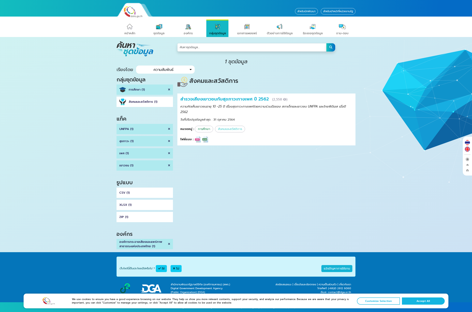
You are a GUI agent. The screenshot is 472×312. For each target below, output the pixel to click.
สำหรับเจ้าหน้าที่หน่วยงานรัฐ (338, 11)
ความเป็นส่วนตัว (328, 284)
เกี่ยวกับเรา (345, 284)
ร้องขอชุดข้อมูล (313, 33)
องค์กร (188, 33)
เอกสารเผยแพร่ (247, 33)
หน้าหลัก (129, 33)
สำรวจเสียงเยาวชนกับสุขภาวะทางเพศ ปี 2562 (225, 99)
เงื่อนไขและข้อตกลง (305, 284)
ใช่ (162, 268)
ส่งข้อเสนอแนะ (283, 284)
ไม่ (177, 268)
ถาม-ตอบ (342, 33)
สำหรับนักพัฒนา (306, 11)
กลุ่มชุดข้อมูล (217, 33)
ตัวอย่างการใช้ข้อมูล (280, 33)
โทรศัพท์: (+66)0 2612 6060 (334, 288)
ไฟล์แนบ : (186, 139)
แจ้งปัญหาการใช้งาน (337, 268)
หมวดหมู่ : (187, 129)
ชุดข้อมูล (158, 33)
